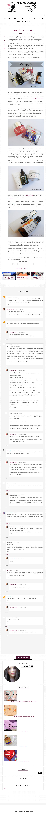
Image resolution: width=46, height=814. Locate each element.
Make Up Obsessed (15, 33)
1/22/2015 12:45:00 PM (22, 584)
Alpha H (22, 27)
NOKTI (30, 18)
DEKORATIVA (23, 18)
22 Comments (31, 33)
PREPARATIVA (16, 18)
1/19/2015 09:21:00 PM (18, 413)
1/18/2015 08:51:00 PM (17, 450)
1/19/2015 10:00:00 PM (15, 542)
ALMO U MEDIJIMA (26, 21)
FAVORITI (41, 18)
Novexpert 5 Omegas (29, 195)
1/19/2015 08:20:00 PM (22, 526)
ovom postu (13, 202)
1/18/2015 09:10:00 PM (22, 370)
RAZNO (18, 21)
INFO (9, 18)
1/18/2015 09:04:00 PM (22, 332)
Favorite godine (11, 198)
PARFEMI (35, 18)
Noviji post (19, 657)
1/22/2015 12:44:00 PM (22, 434)
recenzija (36, 109)
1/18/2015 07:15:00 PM (19, 309)
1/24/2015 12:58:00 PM (22, 630)
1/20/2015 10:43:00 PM (15, 596)
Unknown (9, 297)
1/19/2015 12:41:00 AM (19, 512)
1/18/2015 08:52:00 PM (15, 483)
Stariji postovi (26, 657)
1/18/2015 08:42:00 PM (15, 321)
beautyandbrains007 (11, 512)
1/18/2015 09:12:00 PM (22, 462)
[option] (8, 276)
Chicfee (8, 570)
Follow (5, 788)
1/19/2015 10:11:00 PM (14, 570)
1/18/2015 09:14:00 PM (22, 493)
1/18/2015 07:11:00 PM (15, 297)
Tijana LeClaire (10, 450)
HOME (4, 18)
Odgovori (8, 304)
